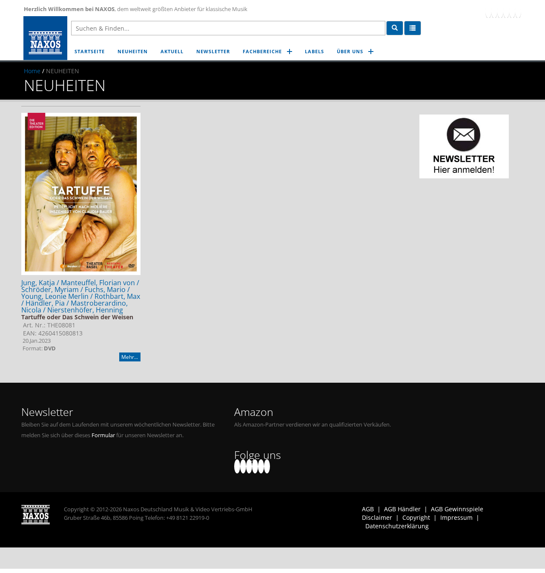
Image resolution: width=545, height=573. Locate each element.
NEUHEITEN (133, 51)
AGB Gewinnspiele (457, 509)
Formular (103, 435)
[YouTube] (500, 11)
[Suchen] (394, 28)
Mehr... (129, 357)
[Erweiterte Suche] (412, 28)
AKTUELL (172, 51)
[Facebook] (488, 11)
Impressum (456, 517)
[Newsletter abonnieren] (464, 146)
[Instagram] (512, 11)
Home (32, 71)
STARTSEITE (90, 51)
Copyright (416, 517)
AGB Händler (402, 509)
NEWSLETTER (213, 51)
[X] (494, 11)
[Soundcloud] (506, 11)
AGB (368, 509)
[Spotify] (518, 11)
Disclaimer (377, 517)
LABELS (314, 51)
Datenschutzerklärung (397, 526)
